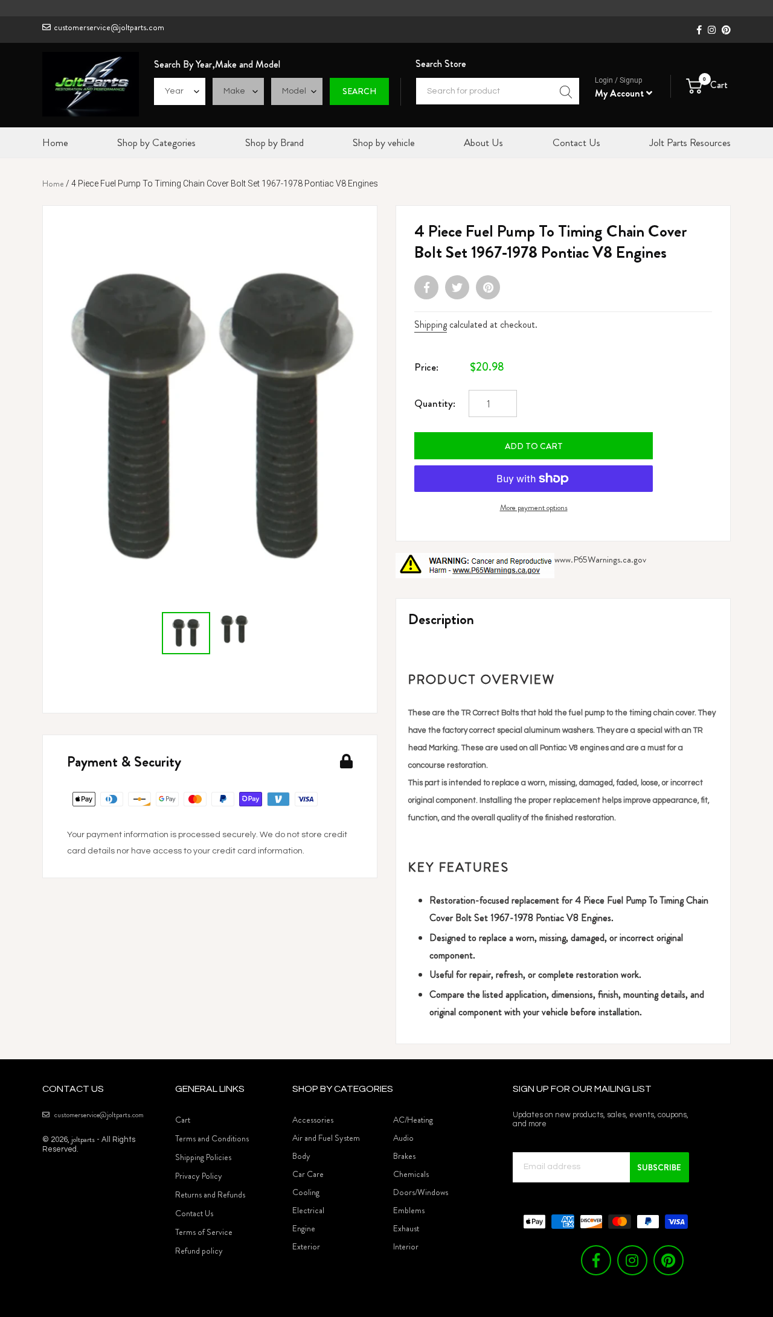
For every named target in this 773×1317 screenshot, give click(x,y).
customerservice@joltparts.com (109, 27)
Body (301, 1156)
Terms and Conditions (212, 1138)
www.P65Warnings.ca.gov (600, 559)
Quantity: (434, 403)
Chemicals (411, 1174)
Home (53, 183)
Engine (303, 1228)
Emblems (409, 1210)
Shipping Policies (203, 1157)
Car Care (308, 1174)
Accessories (312, 1120)
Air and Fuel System (326, 1138)
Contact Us (194, 1213)
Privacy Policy (198, 1176)
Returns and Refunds (210, 1194)
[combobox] (497, 91)
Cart (182, 1120)
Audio (403, 1138)
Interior (406, 1246)
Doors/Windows (420, 1192)
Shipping (430, 324)
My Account (620, 93)
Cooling (305, 1192)
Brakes (404, 1156)
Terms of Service (204, 1232)
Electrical (308, 1210)
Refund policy (199, 1251)
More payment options (534, 507)
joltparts (83, 1139)
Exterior (306, 1246)
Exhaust (406, 1228)
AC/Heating (413, 1120)
